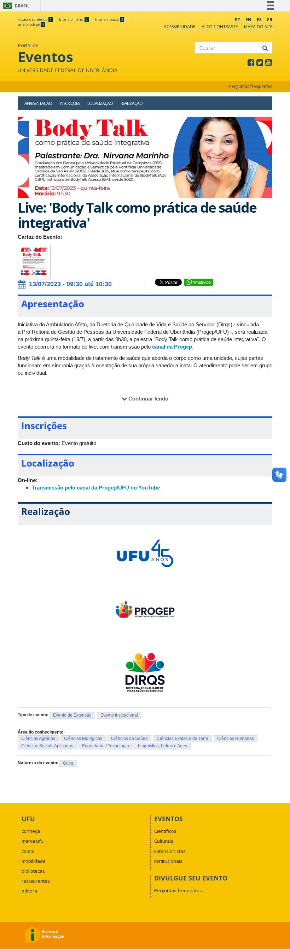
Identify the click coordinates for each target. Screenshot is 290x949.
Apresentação (38, 103)
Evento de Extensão (72, 715)
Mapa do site (258, 27)
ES (259, 20)
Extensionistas (170, 851)
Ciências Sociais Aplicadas (47, 745)
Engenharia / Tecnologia (105, 745)
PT (237, 20)
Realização (132, 103)
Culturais (163, 841)
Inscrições (70, 103)
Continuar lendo (148, 399)
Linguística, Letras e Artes (162, 745)
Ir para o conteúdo (35, 19)
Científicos (165, 831)
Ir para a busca (109, 19)
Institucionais (168, 861)
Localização (100, 103)
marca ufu (33, 841)
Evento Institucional (119, 715)
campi (28, 851)
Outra (68, 763)
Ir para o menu (73, 19)
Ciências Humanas (235, 738)
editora (29, 891)
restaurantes (36, 881)
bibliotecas (33, 871)
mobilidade (34, 861)
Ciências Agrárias (38, 738)
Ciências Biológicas (83, 738)
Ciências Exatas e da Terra (182, 738)
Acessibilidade (179, 27)
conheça (31, 831)
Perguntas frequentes (250, 86)
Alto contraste (220, 27)
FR (269, 20)
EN (248, 20)
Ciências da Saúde (129, 738)
